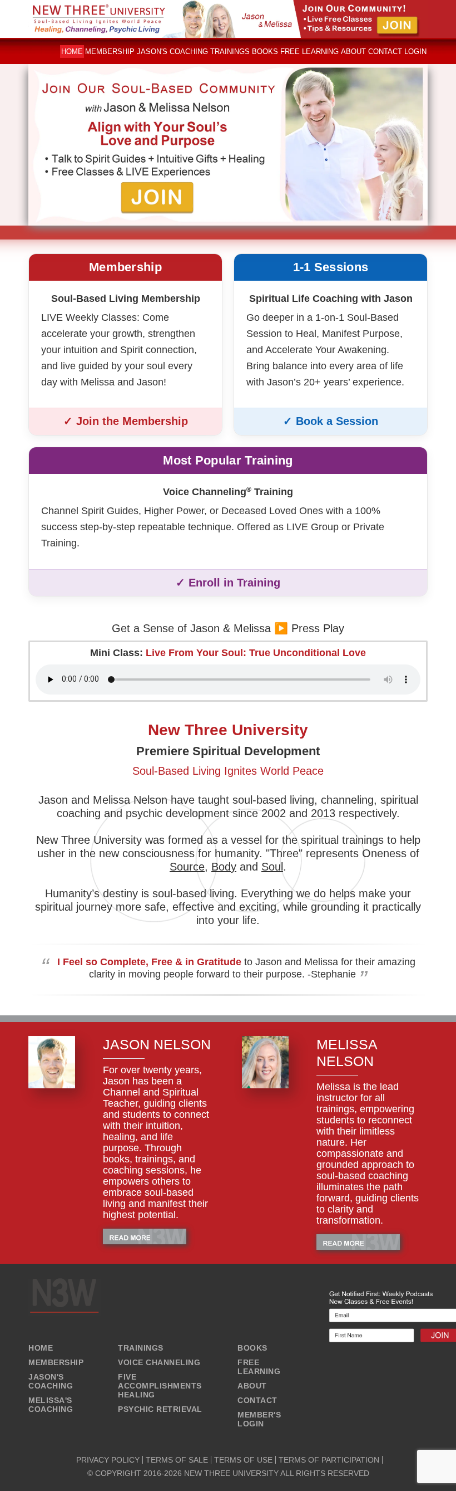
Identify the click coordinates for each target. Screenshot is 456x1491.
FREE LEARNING (258, 1367)
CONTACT (257, 1400)
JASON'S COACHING (50, 1381)
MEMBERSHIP (55, 1362)
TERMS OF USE (243, 1459)
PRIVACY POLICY (108, 1459)
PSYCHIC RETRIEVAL (160, 1409)
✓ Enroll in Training (228, 582)
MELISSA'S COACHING (50, 1405)
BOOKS (252, 1347)
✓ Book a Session (330, 421)
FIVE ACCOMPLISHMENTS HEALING (160, 1385)
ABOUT (252, 1385)
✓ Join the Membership (125, 421)
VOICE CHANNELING (159, 1362)
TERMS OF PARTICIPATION (329, 1459)
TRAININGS (140, 1347)
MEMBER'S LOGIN (259, 1419)
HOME (40, 1347)
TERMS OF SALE (177, 1459)
